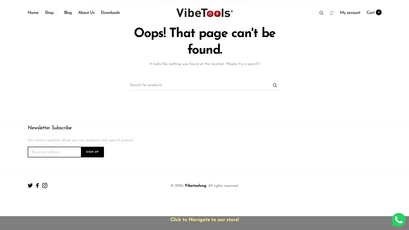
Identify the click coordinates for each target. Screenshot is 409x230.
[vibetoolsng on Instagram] (44, 185)
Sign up (92, 152)
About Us (86, 13)
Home (33, 13)
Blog (68, 13)
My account (350, 13)
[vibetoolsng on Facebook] (37, 185)
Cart (373, 13)
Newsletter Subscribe (50, 128)
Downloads (110, 13)
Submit (275, 85)
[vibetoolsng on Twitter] (30, 185)
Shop (49, 13)
